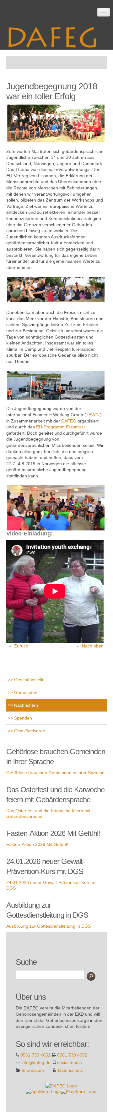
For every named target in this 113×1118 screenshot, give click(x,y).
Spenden (22, 717)
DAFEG (68, 420)
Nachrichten (25, 705)
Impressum (33, 1070)
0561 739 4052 (72, 1054)
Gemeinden (25, 692)
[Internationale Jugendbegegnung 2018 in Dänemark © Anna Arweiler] (7, 145)
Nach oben (93, 645)
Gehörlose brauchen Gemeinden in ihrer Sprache (55, 772)
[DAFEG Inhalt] (55, 35)
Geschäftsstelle (29, 679)
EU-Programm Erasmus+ (61, 426)
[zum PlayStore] (78, 1091)
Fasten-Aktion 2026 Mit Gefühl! (37, 844)
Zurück (21, 645)
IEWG (93, 414)
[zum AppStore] (43, 1091)
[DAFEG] (61, 1085)
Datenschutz (70, 1070)
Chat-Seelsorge (29, 730)
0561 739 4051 (35, 1054)
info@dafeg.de (36, 1062)
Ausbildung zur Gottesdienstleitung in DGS (48, 926)
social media (69, 1062)
